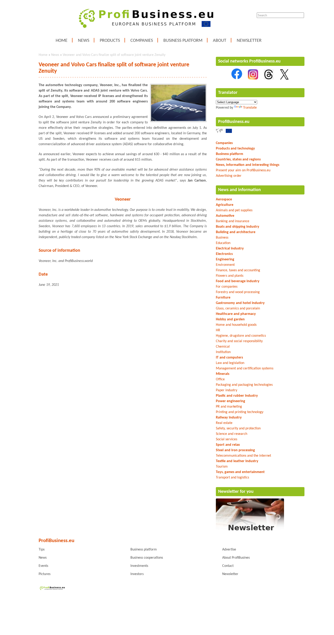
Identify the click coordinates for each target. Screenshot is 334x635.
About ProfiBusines (236, 558)
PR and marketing (229, 406)
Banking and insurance (232, 221)
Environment (225, 265)
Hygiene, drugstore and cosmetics (241, 336)
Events (43, 566)
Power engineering (230, 401)
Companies (141, 40)
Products (110, 40)
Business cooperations (146, 558)
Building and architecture (235, 232)
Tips (42, 549)
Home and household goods (236, 325)
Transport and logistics (232, 477)
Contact (228, 566)
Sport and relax (228, 445)
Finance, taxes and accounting (238, 270)
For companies (226, 287)
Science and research (231, 434)
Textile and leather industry (237, 461)
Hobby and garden (230, 319)
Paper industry (226, 390)
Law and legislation (230, 363)
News (83, 40)
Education (223, 243)
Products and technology (235, 148)
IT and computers (229, 357)
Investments (139, 566)
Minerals (222, 374)
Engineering (225, 259)
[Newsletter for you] (250, 531)
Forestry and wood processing (238, 292)
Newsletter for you (236, 491)
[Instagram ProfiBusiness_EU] (253, 78)
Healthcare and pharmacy (236, 314)
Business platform (182, 40)
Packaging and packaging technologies (244, 385)
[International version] (219, 132)
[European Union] (228, 132)
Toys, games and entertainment (240, 472)
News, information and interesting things (247, 165)
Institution (223, 352)
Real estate (224, 423)
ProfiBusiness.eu (233, 122)
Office (220, 379)
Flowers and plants (229, 276)
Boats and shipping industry (237, 227)
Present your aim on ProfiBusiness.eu (243, 170)
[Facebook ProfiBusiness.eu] (237, 78)
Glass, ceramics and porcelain (238, 308)
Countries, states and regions (238, 159)
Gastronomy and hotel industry (240, 303)
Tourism (222, 466)
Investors (137, 574)
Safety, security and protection (238, 428)
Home (61, 40)
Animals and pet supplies (234, 210)
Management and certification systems (244, 368)
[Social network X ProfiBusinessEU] (284, 78)
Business (222, 237)
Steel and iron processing (235, 450)
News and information (239, 190)
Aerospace (224, 199)
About (219, 40)
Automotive (225, 216)
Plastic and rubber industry (237, 396)
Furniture (223, 297)
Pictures (44, 574)
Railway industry (229, 417)
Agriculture (224, 205)
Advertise (229, 549)
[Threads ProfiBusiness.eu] (268, 78)
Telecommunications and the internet (243, 456)
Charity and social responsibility (239, 341)
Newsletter (249, 40)
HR (218, 330)
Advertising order (229, 176)
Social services (226, 439)
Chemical (223, 347)
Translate (250, 108)
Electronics (224, 254)
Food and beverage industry (237, 281)
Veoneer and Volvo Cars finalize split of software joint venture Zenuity (114, 55)
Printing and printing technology (239, 412)
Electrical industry (230, 248)
